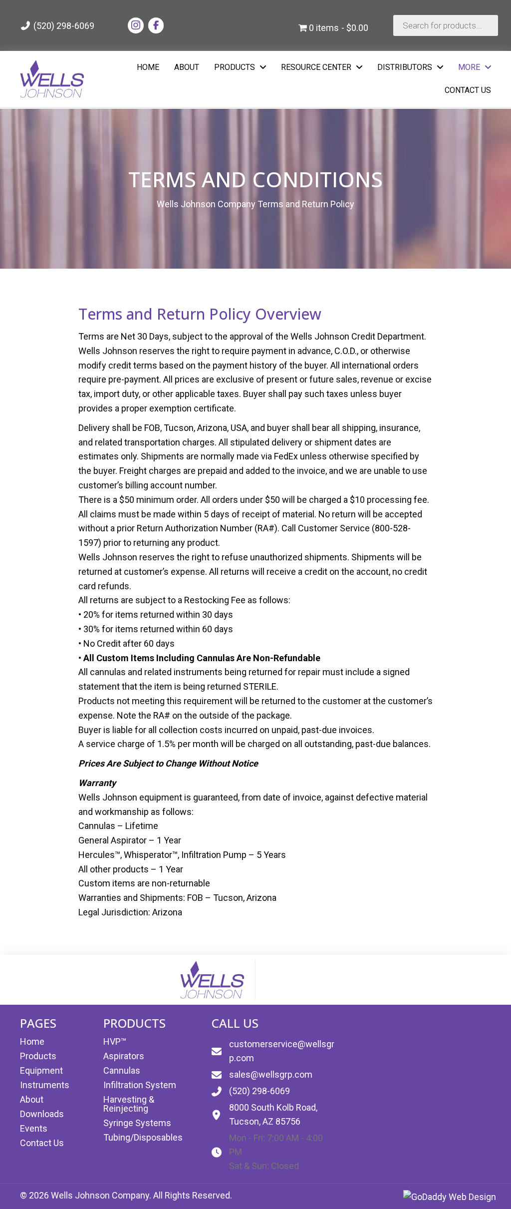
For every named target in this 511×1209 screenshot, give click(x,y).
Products (38, 1056)
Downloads (42, 1114)
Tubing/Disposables (143, 1137)
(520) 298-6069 (62, 25)
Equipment (41, 1070)
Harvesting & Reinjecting (128, 1104)
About (31, 1099)
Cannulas (121, 1070)
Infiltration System (139, 1085)
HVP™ (114, 1041)
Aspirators (123, 1056)
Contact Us (42, 1143)
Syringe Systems (137, 1123)
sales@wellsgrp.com (270, 1074)
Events (33, 1128)
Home (32, 1041)
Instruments (44, 1085)
